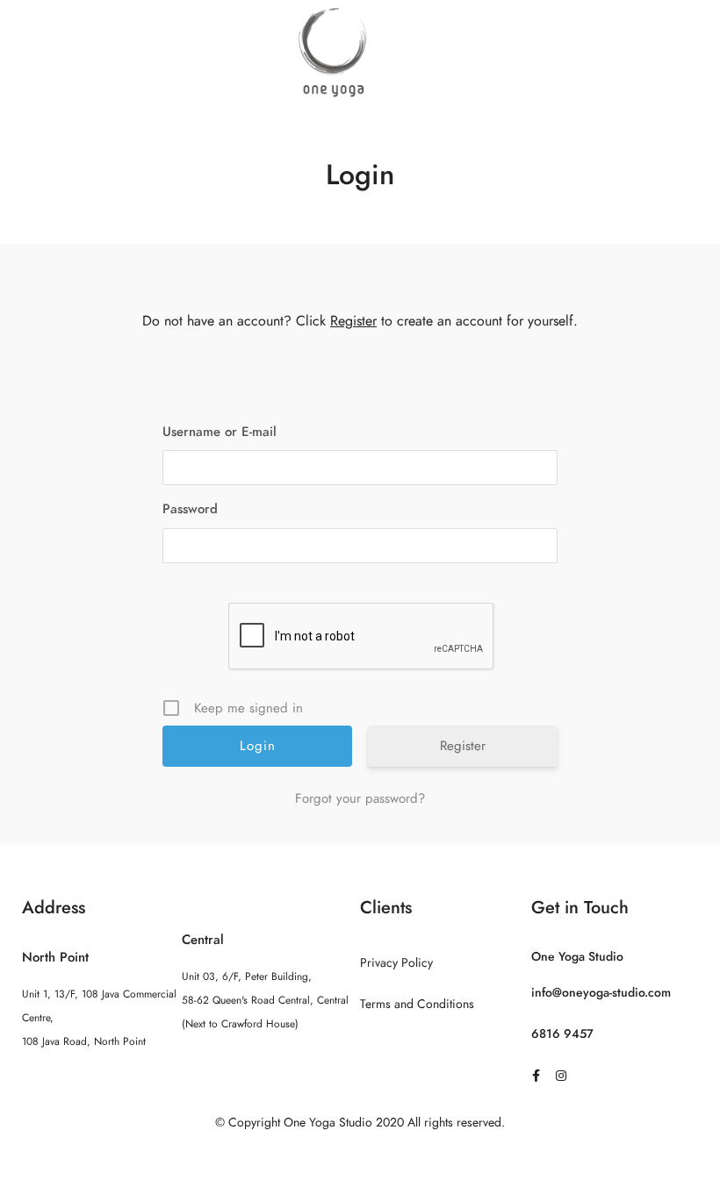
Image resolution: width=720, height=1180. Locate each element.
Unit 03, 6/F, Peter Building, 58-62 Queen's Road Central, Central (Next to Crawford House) (265, 1000)
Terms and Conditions (417, 1004)
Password (190, 509)
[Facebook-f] (536, 1075)
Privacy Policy (396, 963)
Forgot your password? (360, 798)
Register (353, 321)
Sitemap (360, 1157)
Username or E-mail (219, 431)
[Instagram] (561, 1075)
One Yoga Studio (577, 956)
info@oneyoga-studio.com (601, 992)
